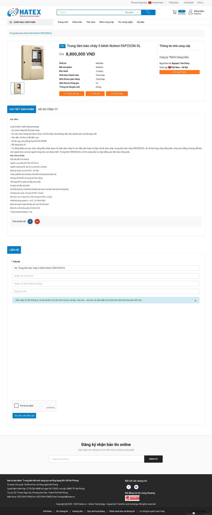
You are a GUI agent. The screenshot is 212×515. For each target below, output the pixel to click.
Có (97, 83)
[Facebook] (30, 221)
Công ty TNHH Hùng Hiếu (174, 57)
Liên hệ (96, 93)
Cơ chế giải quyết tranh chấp (152, 511)
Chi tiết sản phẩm (21, 109)
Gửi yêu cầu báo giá (24, 415)
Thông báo (173, 2)
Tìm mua (90, 22)
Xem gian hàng (179, 72)
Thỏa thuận (100, 75)
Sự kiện (140, 22)
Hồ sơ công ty (48, 109)
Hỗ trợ (200, 2)
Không (98, 87)
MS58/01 (99, 67)
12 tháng (99, 71)
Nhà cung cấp (107, 22)
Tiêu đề (16, 261)
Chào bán (77, 22)
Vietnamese (157, 2)
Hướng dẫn (189, 2)
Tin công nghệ (125, 22)
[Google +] (37, 221)
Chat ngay (118, 93)
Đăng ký (153, 459)
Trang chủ (63, 22)
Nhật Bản (99, 63)
